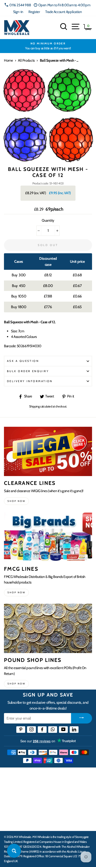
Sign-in (18, 12)
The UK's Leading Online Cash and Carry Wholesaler (46, 777)
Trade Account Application (63, 12)
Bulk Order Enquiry (28, 371)
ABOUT (10, 808)
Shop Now (16, 683)
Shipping (34, 406)
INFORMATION (17, 793)
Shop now (16, 501)
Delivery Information (30, 381)
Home (8, 60)
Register (34, 12)
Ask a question (23, 361)
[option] (48, 46)
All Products (26, 60)
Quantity (48, 220)
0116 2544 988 (20, 5)
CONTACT (12, 822)
